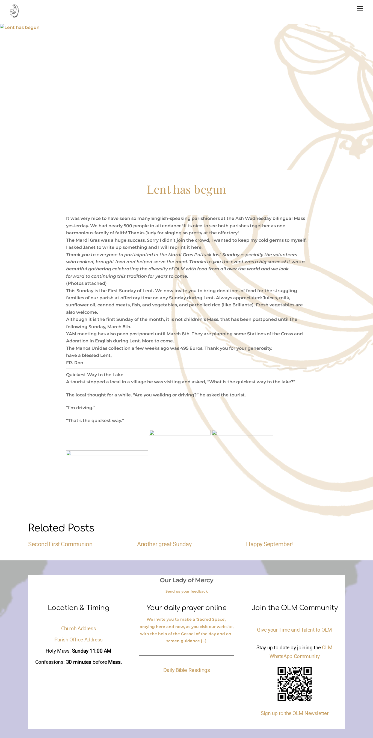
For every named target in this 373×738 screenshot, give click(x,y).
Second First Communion (60, 544)
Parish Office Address (78, 640)
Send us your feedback (186, 591)
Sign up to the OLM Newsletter (294, 713)
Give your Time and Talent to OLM (294, 630)
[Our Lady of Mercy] (14, 15)
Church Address (78, 629)
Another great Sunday (164, 544)
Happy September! (269, 544)
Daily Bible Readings (186, 670)
